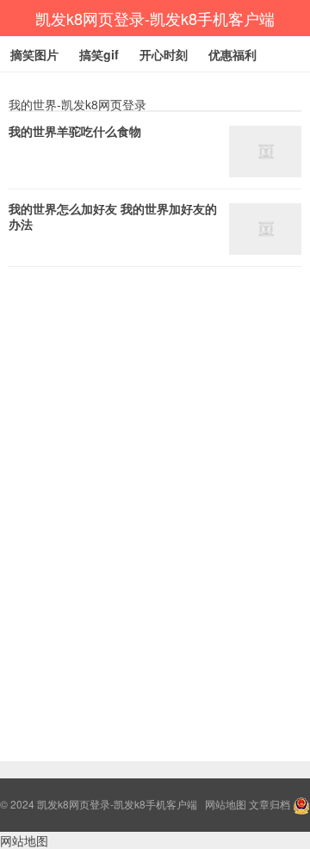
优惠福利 (232, 54)
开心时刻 (164, 54)
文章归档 (269, 803)
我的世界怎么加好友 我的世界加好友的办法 (113, 216)
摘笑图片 (34, 54)
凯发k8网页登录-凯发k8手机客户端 (155, 18)
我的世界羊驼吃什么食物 (75, 130)
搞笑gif (99, 54)
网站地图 (225, 803)
